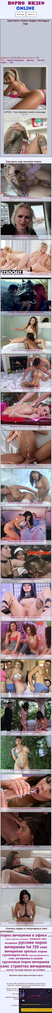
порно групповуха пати (24, 953)
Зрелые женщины (15, 60)
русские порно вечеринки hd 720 (25, 944)
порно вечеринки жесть (39, 955)
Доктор (30, 60)
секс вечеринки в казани (26, 958)
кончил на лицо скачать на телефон (25, 970)
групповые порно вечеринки (25, 962)
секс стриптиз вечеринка (25, 966)
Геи (11, 62)
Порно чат (31, 14)
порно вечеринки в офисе (23, 935)
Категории (20, 14)
